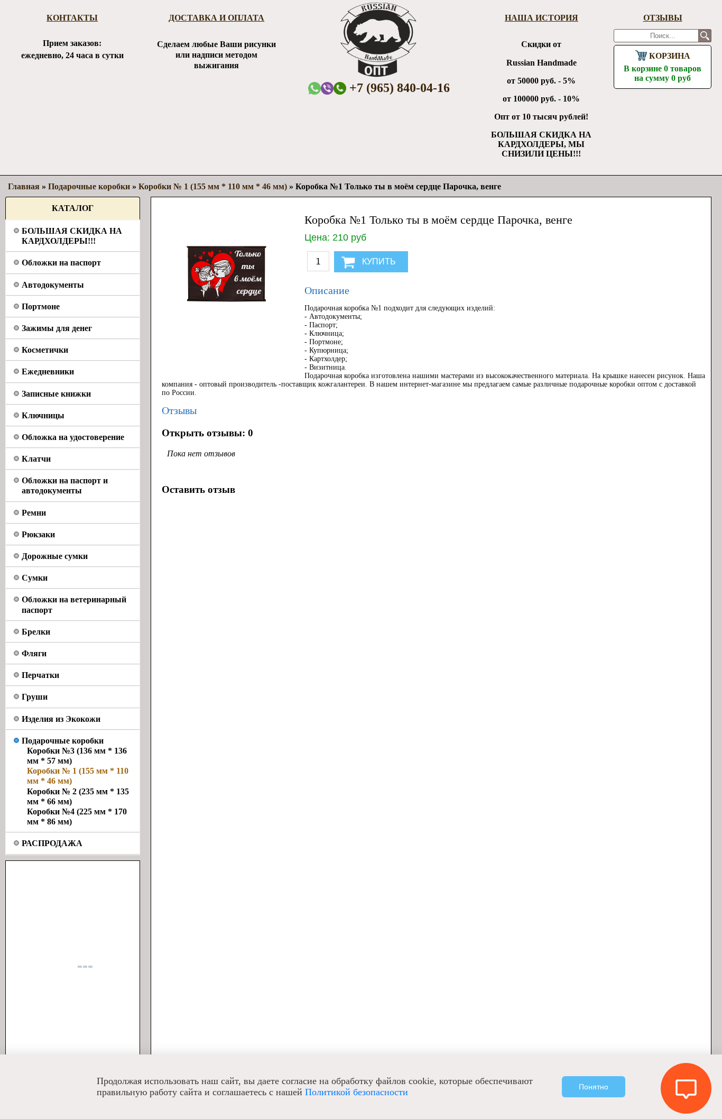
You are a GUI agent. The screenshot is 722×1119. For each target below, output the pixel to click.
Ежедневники (48, 371)
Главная (24, 186)
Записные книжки (56, 393)
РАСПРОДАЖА (52, 843)
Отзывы (662, 17)
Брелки (36, 631)
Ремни (34, 512)
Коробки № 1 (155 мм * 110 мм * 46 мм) (212, 186)
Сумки (35, 577)
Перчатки (40, 675)
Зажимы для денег (57, 328)
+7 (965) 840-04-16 (398, 88)
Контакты (72, 17)
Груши (35, 696)
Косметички (45, 349)
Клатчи (36, 458)
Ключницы (43, 415)
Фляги (34, 653)
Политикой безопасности (356, 1092)
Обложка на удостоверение (73, 437)
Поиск (704, 35)
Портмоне (41, 306)
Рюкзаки (38, 534)
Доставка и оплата (216, 17)
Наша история (541, 17)
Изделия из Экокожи (61, 718)
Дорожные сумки (55, 556)
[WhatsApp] (314, 88)
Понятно (593, 1087)
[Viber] (327, 88)
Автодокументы (53, 284)
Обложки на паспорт (61, 262)
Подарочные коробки (63, 740)
